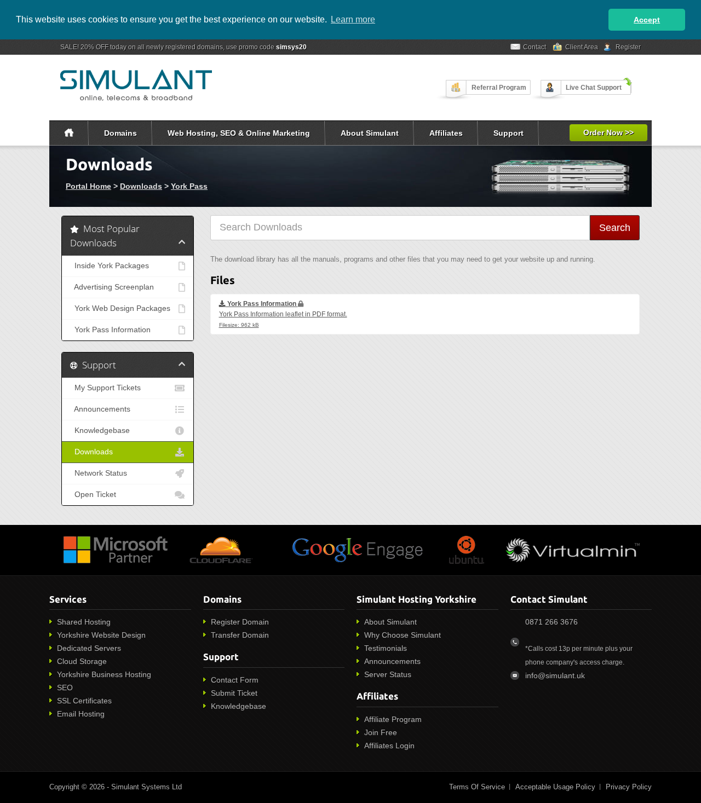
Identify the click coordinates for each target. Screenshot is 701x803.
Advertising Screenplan (112, 287)
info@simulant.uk (555, 675)
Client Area (581, 47)
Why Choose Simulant (402, 635)
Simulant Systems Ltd (146, 787)
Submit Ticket (234, 693)
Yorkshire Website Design (101, 635)
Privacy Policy (629, 787)
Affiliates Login (389, 745)
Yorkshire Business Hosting (104, 674)
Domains (120, 133)
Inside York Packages (109, 266)
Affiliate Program (393, 719)
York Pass (189, 186)
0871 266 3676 (551, 621)
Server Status (387, 674)
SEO (65, 687)
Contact (534, 47)
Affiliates (446, 133)
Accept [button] (647, 19)
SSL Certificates (84, 700)
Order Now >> (608, 132)
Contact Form (234, 679)
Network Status (98, 473)
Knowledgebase (100, 430)
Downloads (141, 186)
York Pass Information (110, 330)
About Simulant (370, 133)
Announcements (100, 409)
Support (508, 133)
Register (628, 47)
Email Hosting (81, 713)
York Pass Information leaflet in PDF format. (283, 314)
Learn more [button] (353, 19)
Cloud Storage (82, 661)
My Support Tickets (105, 388)
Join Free (380, 732)
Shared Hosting (84, 621)
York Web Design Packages (120, 308)
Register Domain (240, 621)
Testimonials (385, 648)
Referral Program (499, 87)
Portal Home (88, 186)
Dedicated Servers (89, 648)
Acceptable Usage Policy (555, 787)
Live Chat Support (594, 87)
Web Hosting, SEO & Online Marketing (239, 133)
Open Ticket (93, 494)
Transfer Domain (240, 635)
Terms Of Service (477, 787)
